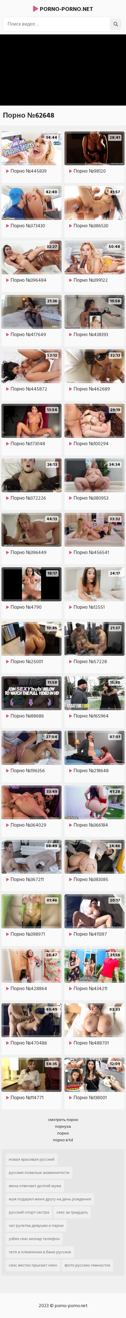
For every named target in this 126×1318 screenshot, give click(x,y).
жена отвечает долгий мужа (35, 1185)
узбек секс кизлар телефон (34, 1238)
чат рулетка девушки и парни (36, 1225)
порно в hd (63, 1140)
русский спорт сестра (29, 1212)
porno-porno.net (65, 9)
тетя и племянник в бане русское (40, 1252)
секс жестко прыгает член (33, 1265)
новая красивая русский (32, 1159)
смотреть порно (63, 1119)
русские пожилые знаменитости (39, 1172)
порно (63, 1133)
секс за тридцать (72, 1212)
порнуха (63, 1126)
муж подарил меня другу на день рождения (50, 1199)
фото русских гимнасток (87, 1265)
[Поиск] (116, 24)
